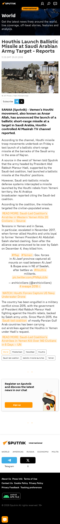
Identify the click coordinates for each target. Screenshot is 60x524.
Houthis (41, 352)
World (5, 352)
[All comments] (5, 519)
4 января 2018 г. (30, 286)
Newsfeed (30, 352)
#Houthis (40, 270)
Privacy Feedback (10, 487)
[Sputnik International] (10, 4)
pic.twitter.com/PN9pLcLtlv (30, 277)
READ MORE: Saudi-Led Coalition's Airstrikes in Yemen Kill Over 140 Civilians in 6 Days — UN (29, 340)
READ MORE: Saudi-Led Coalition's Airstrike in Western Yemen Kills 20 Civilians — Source (25, 217)
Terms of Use (30, 478)
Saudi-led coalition (14, 320)
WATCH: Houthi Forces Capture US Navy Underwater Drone (28, 294)
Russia (30, 451)
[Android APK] (11, 496)
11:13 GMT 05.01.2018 (12, 57)
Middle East (17, 352)
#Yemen (26, 255)
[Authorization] (42, 3)
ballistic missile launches (33, 358)
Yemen (51, 358)
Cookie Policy (21, 483)
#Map (15, 255)
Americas (18, 451)
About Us (6, 478)
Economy (42, 451)
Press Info (17, 478)
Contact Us (7, 483)
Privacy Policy (36, 483)
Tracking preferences (31, 487)
